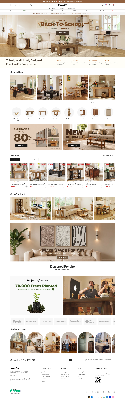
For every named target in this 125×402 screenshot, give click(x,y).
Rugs (63, 10)
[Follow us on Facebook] (87, 392)
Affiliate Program (81, 374)
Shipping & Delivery (65, 372)
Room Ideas (43, 378)
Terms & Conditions (89, 360)
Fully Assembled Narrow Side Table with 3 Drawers (93, 183)
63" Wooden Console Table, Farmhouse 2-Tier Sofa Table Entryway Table (111, 183)
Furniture (12, 10)
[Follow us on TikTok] (106, 392)
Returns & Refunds (65, 374)
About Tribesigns (52, 8)
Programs (62, 8)
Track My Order (81, 378)
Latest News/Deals (72, 8)
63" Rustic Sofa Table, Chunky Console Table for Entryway (18, 183)
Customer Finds (44, 372)
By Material (101, 10)
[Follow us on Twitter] (91, 392)
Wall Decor (75, 10)
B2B (78, 376)
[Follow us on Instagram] (95, 392)
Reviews (43, 381)
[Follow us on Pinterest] (98, 392)
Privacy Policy (97, 360)
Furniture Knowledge (45, 376)
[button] (59, 54)
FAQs (62, 379)
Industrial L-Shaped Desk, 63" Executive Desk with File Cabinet (56, 183)
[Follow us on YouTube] (102, 392)
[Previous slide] (11, 208)
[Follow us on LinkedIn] (109, 392)
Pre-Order (34, 159)
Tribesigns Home (44, 371)
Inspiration (43, 379)
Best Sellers (15, 159)
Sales (113, 10)
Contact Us (63, 371)
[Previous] (11, 87)
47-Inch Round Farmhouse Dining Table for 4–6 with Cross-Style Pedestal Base (37, 183)
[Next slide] (113, 208)
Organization (39, 10)
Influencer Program (82, 372)
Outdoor (88, 10)
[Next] (113, 87)
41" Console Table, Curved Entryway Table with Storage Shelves (74, 183)
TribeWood (97, 371)
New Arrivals (25, 159)
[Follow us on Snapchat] (113, 392)
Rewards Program (81, 371)
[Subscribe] (70, 360)
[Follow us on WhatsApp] (84, 392)
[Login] (102, 5)
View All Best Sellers (108, 155)
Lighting (52, 10)
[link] (19, 176)
